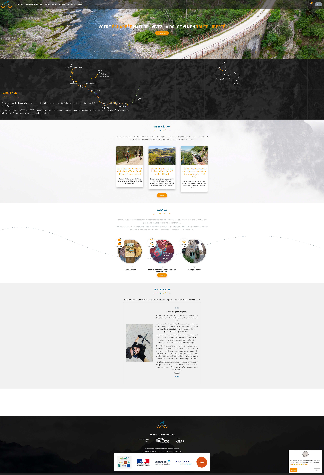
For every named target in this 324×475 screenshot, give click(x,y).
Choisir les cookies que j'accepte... (299, 464)
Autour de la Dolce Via (34, 4)
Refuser (317, 470)
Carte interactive (68, 4)
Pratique (81, 4)
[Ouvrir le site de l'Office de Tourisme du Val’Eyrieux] (180, 442)
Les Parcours (18, 4)
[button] (3, 29)
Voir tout (162, 195)
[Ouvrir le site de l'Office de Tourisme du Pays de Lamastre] (144, 442)
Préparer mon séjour (52, 4)
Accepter (293, 470)
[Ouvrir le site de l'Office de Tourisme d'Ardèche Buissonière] (162, 442)
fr (318, 4)
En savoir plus (162, 38)
